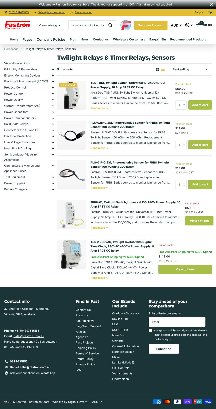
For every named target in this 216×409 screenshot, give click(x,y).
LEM (115, 324)
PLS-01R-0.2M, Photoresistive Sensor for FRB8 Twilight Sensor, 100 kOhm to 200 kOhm (129, 164)
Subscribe (164, 349)
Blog (73, 39)
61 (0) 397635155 (19, 12)
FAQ (78, 369)
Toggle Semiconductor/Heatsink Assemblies (53, 154)
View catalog (48, 25)
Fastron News (85, 320)
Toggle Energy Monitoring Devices (53, 75)
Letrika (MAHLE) (123, 362)
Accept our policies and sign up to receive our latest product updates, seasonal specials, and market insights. (180, 335)
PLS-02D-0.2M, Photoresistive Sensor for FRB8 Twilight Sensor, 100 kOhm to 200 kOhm (130, 125)
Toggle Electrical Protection (53, 136)
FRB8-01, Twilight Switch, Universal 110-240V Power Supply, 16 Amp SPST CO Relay (135, 204)
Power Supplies (14, 183)
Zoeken (110, 25)
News (85, 39)
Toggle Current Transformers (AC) (53, 106)
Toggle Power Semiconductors (53, 118)
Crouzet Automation (125, 346)
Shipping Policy (86, 348)
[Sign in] (189, 25)
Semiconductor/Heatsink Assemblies (20, 157)
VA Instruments (122, 373)
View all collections (17, 63)
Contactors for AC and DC (21, 130)
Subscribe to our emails (165, 313)
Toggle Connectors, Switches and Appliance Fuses (53, 166)
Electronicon (120, 379)
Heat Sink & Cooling (17, 148)
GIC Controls (120, 368)
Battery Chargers (15, 189)
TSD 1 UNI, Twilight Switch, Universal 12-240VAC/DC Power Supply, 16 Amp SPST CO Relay (127, 85)
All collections (27, 39)
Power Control (13, 93)
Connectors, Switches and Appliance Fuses (22, 168)
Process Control (15, 87)
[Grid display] (157, 69)
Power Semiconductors (20, 118)
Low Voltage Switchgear (20, 142)
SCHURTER (120, 329)
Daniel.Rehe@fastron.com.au (30, 367)
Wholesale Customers (129, 39)
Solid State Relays (16, 124)
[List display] (163, 69)
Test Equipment (14, 177)
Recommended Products (188, 39)
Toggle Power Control (53, 94)
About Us (82, 315)
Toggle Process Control (53, 87)
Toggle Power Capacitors (53, 112)
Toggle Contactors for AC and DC (53, 130)
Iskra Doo (118, 335)
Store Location (83, 12)
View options (199, 221)
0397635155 (18, 361)
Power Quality (13, 99)
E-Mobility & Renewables (21, 69)
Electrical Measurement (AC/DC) (26, 81)
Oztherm (118, 340)
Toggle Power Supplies (53, 183)
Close (211, 4)
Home (14, 39)
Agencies (82, 337)
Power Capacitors (16, 112)
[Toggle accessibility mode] (210, 12)
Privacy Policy (85, 364)
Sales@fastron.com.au (51, 12)
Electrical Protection (17, 136)
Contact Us (83, 309)
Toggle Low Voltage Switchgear (53, 142)
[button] (185, 101)
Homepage (11, 49)
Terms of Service (87, 353)
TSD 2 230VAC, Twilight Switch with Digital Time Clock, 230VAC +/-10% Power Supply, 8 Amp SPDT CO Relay (122, 246)
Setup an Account (151, 25)
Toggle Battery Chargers (53, 189)
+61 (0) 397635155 (27, 330)
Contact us (101, 39)
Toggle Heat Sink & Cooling (53, 148)
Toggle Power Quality (53, 100)
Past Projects (84, 342)
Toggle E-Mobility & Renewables (53, 69)
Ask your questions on (32, 373)
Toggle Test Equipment (53, 177)
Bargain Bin (157, 39)
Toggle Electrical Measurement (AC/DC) (53, 81)
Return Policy (85, 359)
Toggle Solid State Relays (53, 124)
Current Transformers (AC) (22, 105)
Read (97, 108)
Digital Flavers (77, 402)
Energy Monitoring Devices (22, 75)
